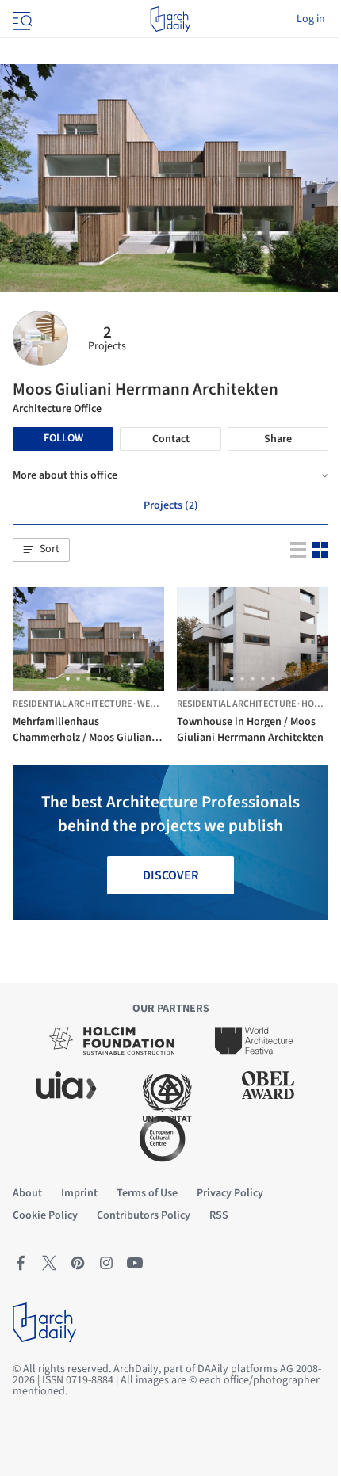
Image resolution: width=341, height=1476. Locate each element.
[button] (41, 550)
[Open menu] (21, 19)
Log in (311, 19)
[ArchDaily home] (170, 19)
